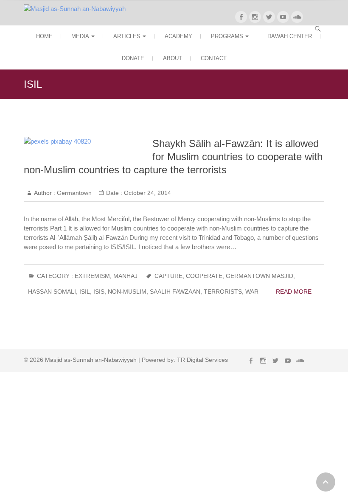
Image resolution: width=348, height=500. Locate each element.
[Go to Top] (325, 482)
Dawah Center (289, 36)
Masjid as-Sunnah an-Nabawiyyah (91, 359)
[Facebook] (241, 17)
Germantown (73, 192)
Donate (133, 58)
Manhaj (125, 275)
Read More (294, 291)
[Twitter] (269, 17)
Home (44, 36)
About (172, 58)
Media (80, 36)
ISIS (98, 291)
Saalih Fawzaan (175, 291)
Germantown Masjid (259, 275)
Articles (126, 36)
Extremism (92, 275)
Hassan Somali (52, 291)
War (251, 291)
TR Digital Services (202, 359)
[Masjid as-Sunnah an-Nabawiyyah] (77, 9)
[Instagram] (255, 17)
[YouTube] (283, 17)
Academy (178, 36)
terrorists (223, 291)
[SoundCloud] (297, 17)
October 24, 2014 (146, 192)
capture (168, 275)
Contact (214, 58)
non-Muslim (127, 291)
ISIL (84, 291)
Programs (227, 36)
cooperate (204, 275)
